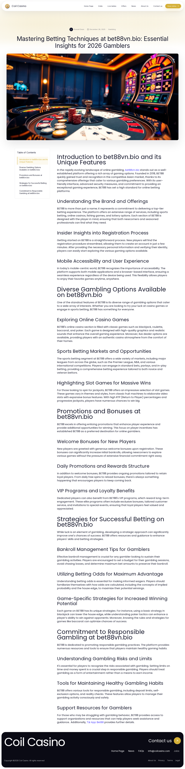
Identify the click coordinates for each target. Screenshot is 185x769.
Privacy (161, 760)
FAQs (141, 751)
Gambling (112, 29)
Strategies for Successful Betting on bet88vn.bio (33, 184)
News (131, 751)
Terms (170, 760)
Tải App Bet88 (95, 722)
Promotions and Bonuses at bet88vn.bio (30, 176)
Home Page (117, 751)
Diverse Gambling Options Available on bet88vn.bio (30, 168)
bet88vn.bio (132, 169)
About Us (152, 760)
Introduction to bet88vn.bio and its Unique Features (33, 160)
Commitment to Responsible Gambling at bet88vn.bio (30, 192)
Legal (177, 760)
